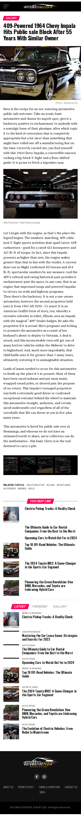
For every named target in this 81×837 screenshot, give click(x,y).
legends (10, 488)
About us (8, 787)
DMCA (42, 792)
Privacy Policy (26, 787)
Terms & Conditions (49, 787)
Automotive (36, 485)
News (22, 488)
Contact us (71, 787)
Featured (64, 485)
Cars (51, 485)
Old (32, 488)
